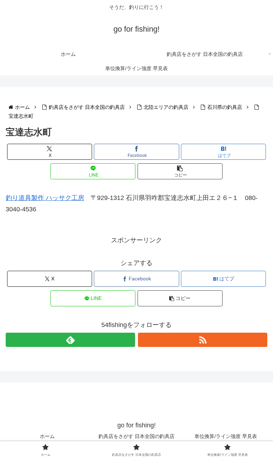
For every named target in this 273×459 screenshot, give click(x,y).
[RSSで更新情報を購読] (202, 340)
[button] (180, 171)
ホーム (47, 436)
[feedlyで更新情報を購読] (70, 340)
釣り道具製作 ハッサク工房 (45, 197)
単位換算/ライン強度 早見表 (225, 436)
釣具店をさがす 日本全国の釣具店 (136, 436)
